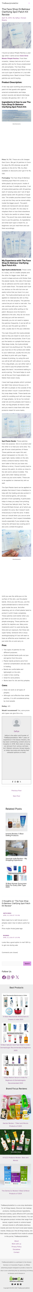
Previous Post (16, 790)
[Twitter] (20, 782)
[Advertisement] (16, 141)
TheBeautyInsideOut (10, 3)
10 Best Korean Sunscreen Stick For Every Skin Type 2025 (16, 885)
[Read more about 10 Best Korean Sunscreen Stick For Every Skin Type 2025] (16, 873)
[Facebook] (12, 782)
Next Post (16, 796)
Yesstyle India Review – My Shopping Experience (16, 859)
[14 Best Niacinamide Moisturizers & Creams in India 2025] (15, 1004)
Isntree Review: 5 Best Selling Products (15, 834)
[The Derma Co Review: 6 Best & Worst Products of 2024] (15, 1176)
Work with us (16, 1244)
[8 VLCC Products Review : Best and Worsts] (15, 1142)
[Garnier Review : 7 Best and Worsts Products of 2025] (15, 1107)
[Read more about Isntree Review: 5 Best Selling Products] (16, 822)
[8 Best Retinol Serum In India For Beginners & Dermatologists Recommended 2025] (15, 1065)
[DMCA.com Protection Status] (16, 1279)
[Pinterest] (18, 782)
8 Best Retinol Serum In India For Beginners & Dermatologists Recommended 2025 (15, 1080)
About (16, 1241)
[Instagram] (15, 782)
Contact (16, 1252)
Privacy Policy (16, 1247)
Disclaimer (16, 1249)
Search (27, 963)
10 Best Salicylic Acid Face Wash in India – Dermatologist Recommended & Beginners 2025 (15, 1047)
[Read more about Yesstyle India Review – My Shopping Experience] (16, 848)
